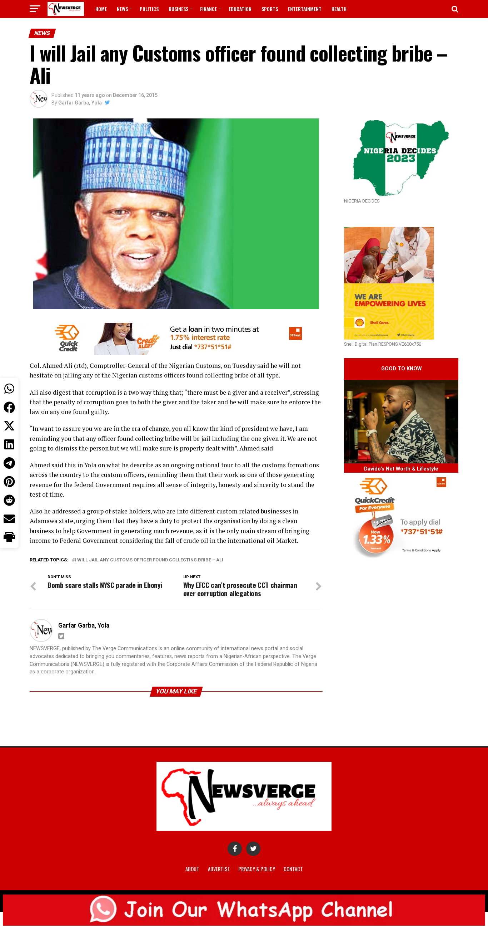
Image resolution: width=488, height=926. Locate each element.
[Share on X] (9, 426)
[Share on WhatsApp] (9, 388)
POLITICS (149, 9)
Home (101, 9)
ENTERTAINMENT (305, 9)
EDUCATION (240, 9)
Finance (208, 9)
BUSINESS (178, 9)
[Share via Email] (9, 519)
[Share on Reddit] (9, 500)
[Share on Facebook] (9, 407)
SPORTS (270, 9)
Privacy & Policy (256, 869)
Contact (293, 869)
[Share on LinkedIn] (9, 444)
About (192, 869)
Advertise (219, 869)
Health (339, 9)
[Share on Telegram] (9, 463)
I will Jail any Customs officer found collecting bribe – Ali (149, 560)
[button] (9, 537)
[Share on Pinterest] (9, 481)
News (122, 9)
